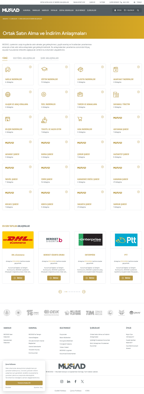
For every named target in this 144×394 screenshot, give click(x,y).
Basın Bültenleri (65, 338)
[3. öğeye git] (67, 291)
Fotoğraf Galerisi (66, 344)
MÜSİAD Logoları (66, 350)
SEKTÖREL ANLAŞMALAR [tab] (24, 58)
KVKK (88, 391)
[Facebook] (75, 381)
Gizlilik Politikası (60, 391)
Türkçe (139, 2)
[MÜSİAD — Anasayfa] (11, 10)
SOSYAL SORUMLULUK (66, 10)
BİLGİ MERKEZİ (80, 10)
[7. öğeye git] (74, 291)
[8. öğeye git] (76, 291)
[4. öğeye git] (69, 291)
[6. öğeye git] (72, 291)
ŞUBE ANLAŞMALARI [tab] (50, 58)
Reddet (8, 387)
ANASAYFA (5, 18)
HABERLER (45, 10)
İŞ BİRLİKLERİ (91, 10)
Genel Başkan (33, 338)
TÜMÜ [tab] (4, 58)
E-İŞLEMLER (130, 10)
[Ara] (138, 10)
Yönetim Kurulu (34, 350)
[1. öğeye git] (64, 291)
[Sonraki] (83, 291)
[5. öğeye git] (71, 291)
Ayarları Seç (38, 387)
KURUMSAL (26, 10)
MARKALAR (36, 10)
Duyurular (63, 334)
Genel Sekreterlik (35, 347)
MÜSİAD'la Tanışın (35, 334)
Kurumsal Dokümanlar (68, 354)
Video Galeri (64, 347)
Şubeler (92, 2)
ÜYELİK (119, 10)
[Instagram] (61, 381)
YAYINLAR (54, 10)
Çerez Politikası (75, 391)
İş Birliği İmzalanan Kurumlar (100, 340)
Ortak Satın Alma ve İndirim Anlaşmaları (54, 2)
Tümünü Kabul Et (24, 383)
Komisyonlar (33, 353)
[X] (82, 381)
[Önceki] (60, 291)
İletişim (102, 2)
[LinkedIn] (68, 381)
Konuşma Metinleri (66, 341)
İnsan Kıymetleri (79, 2)
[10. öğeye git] (79, 291)
